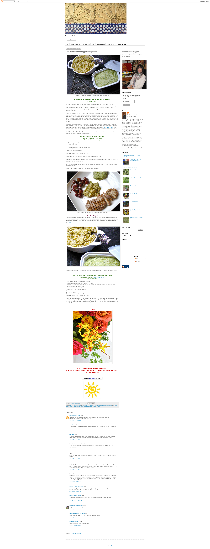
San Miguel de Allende (88, 406)
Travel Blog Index (85, 44)
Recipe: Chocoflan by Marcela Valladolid (135, 202)
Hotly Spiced (72, 463)
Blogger (111, 545)
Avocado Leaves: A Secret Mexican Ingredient (136, 160)
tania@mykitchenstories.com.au (77, 513)
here (70, 222)
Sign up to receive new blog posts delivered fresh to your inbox (132, 97)
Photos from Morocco (111, 44)
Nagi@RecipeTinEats (74, 521)
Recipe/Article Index (75, 44)
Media (93, 44)
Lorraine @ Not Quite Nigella (76, 486)
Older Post (116, 531)
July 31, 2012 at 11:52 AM (75, 420)
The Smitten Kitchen (108, 127)
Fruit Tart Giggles (134, 193)
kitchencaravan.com (99, 277)
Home (67, 44)
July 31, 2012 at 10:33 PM (75, 491)
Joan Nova (71, 424)
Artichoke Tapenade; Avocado (75, 405)
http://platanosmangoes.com (76, 505)
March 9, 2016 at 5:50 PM (75, 525)
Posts (137, 258)
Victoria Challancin (96, 406)
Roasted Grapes (79, 406)
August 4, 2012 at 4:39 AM (75, 517)
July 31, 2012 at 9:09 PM (74, 469)
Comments (138, 261)
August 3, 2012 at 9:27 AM (75, 509)
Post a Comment (71, 528)
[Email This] (88, 403)
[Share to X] (91, 403)
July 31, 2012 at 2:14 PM (74, 430)
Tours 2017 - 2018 (122, 44)
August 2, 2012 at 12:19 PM (75, 500)
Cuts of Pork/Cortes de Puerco (130, 167)
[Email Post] (85, 403)
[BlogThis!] (90, 403)
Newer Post (68, 531)
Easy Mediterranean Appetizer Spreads (104, 405)
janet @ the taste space (74, 415)
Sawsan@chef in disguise (75, 495)
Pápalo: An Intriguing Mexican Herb (134, 186)
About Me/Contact (101, 44)
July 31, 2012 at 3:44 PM (74, 449)
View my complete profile (127, 149)
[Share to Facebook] (93, 403)
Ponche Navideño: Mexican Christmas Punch (136, 210)
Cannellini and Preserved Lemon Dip (89, 405)
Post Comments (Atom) (77, 533)
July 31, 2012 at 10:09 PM (75, 481)
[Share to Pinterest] (94, 403)
